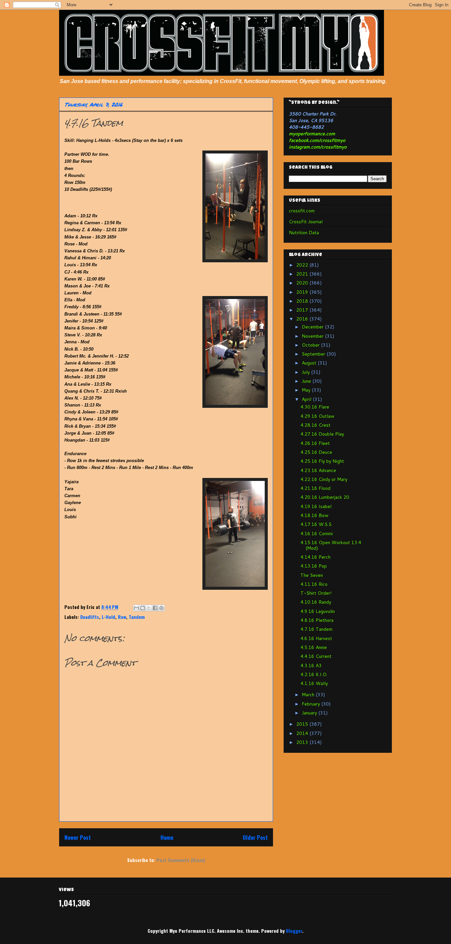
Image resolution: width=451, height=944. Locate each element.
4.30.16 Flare (314, 407)
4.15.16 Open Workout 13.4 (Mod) (330, 545)
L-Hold (108, 616)
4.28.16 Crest (315, 425)
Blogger (294, 930)
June (307, 381)
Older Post (255, 837)
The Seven (311, 575)
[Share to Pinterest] (161, 608)
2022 (302, 265)
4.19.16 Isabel (315, 506)
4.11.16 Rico (314, 584)
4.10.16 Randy (315, 602)
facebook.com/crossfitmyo (317, 140)
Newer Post (77, 837)
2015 (302, 724)
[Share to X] (149, 608)
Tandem (137, 616)
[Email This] (136, 608)
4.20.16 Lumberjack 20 (324, 497)
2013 (302, 742)
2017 (302, 310)
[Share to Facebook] (155, 608)
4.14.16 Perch (315, 557)
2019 (302, 292)
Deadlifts (89, 616)
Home (166, 837)
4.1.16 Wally (314, 683)
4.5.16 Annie (313, 647)
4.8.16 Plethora (316, 620)
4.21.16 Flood (315, 488)
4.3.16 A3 (311, 665)
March (309, 694)
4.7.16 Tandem (316, 629)
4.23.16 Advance (318, 470)
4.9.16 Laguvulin (317, 611)
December (313, 326)
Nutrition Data (304, 232)
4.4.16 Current (315, 656)
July (306, 372)
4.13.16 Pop (313, 566)
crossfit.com (302, 210)
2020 (302, 282)
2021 (302, 274)
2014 (302, 733)
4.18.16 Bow (314, 515)
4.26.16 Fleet (315, 443)
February (311, 704)
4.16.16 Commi (316, 533)
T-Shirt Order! (315, 593)
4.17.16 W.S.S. (316, 524)
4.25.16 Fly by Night (322, 461)
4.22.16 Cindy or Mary (323, 479)
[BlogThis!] (142, 608)
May (307, 390)
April (307, 399)
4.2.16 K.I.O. (314, 674)
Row (122, 616)
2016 (302, 319)
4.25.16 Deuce (316, 452)
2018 (302, 301)
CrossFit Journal (306, 221)
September (314, 354)
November (313, 336)
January (310, 712)
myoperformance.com (312, 133)
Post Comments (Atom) (180, 859)
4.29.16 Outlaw (317, 416)
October (311, 345)
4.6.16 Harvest (316, 638)
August (310, 363)
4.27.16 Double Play (322, 434)
